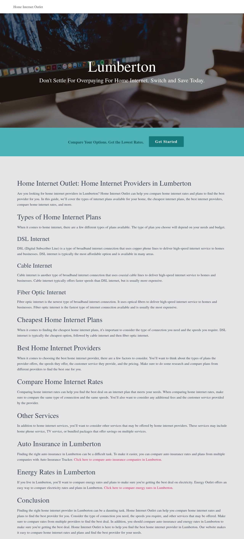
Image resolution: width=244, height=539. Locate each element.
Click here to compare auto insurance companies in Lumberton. (118, 459)
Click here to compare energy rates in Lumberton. (138, 487)
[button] (166, 141)
